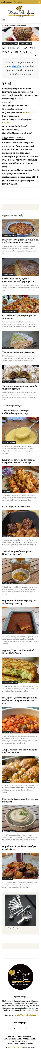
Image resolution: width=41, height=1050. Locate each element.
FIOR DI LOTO (29, 112)
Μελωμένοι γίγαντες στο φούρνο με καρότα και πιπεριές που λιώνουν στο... (19, 700)
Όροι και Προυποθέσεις (19, 1036)
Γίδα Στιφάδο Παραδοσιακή (16, 506)
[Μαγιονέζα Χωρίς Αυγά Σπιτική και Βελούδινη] (20, 818)
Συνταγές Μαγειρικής (18, 25)
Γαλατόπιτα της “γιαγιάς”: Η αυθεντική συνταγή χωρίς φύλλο (18, 280)
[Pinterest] (26, 1029)
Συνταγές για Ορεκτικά (10, 682)
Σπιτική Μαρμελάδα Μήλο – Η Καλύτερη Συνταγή (17, 552)
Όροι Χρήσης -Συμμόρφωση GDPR (20, 1039)
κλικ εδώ (16, 66)
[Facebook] (14, 1029)
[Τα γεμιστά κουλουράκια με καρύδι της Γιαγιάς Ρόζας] (20, 374)
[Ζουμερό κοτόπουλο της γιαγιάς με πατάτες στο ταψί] (20, 769)
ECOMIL (6, 123)
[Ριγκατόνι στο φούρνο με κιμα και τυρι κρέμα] (20, 304)
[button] (3, 20)
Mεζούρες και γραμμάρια (20, 1043)
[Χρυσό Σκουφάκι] (20, 11)
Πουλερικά (6, 491)
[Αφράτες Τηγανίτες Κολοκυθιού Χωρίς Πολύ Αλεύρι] (20, 670)
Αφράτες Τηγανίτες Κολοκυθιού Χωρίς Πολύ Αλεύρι (18, 651)
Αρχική (5, 25)
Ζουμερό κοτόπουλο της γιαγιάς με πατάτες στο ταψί (19, 751)
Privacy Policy (19, 1041)
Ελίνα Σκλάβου (7, 536)
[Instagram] (20, 1028)
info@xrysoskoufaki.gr (26, 1015)
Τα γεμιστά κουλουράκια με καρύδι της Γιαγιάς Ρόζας (19, 387)
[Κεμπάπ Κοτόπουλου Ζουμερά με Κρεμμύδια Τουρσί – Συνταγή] (20, 479)
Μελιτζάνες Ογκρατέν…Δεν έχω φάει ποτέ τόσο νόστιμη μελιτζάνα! (20, 241)
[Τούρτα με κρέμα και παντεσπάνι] (20, 340)
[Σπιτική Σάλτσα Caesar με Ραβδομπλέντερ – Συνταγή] (20, 430)
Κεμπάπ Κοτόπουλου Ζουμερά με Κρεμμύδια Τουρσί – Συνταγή (18, 461)
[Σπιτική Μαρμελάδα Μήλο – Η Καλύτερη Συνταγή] (20, 571)
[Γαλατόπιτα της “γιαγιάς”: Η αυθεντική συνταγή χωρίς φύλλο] (20, 267)
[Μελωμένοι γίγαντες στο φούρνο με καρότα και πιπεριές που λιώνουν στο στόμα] (20, 720)
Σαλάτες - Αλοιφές (9, 442)
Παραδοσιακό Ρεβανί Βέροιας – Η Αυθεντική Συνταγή (19, 602)
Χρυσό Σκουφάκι (14, 1047)
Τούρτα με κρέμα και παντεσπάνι (18, 352)
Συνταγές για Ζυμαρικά (10, 311)
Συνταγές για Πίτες (9, 275)
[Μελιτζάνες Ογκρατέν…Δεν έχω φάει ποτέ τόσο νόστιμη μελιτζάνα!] (20, 228)
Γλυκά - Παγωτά (25, 44)
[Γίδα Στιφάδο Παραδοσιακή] (20, 523)
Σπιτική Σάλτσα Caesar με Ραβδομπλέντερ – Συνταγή (15, 412)
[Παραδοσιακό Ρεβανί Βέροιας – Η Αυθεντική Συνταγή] (20, 620)
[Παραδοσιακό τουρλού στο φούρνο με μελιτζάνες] (20, 866)
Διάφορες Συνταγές (9, 382)
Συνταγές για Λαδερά (9, 236)
